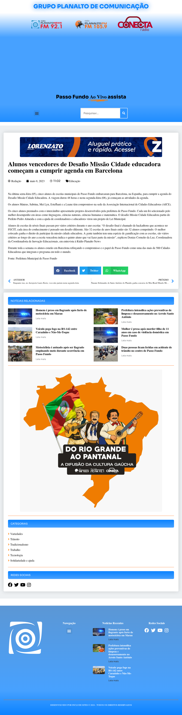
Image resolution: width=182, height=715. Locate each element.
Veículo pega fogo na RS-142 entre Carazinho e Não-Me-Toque (56, 330)
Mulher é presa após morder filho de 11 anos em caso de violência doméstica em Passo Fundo (145, 332)
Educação (74, 181)
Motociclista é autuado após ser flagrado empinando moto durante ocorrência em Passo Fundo (60, 350)
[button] (37, 113)
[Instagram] (166, 630)
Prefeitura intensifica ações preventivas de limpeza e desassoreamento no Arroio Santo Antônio (147, 313)
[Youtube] (160, 630)
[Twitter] (153, 630)
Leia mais (41, 318)
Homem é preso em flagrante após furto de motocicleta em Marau (61, 311)
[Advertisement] (91, 64)
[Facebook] (146, 630)
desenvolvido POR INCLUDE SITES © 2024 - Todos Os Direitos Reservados (91, 704)
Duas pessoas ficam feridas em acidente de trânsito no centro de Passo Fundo (146, 349)
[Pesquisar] (123, 113)
